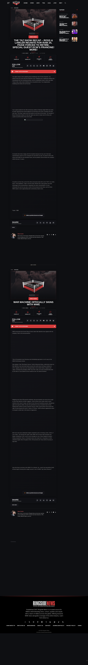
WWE (32, 3)
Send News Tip (10, 625)
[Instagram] (47, 66)
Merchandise (31, 625)
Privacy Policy (71, 625)
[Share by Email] (53, 222)
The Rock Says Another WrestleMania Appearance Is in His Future (63, 24)
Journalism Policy (58, 625)
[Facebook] (27, 66)
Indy (60, 3)
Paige (13, 227)
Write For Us (21, 625)
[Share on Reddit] (50, 222)
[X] (31, 66)
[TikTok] (59, 622)
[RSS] (63, 622)
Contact (48, 625)
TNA (43, 3)
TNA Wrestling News (63, 14)
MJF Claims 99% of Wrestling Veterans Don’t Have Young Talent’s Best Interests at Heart (64, 40)
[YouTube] (43, 66)
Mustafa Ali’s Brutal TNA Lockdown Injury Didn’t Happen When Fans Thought (64, 16)
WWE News (33, 37)
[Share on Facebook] (37, 222)
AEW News (61, 29)
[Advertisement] (21, 171)
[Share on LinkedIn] (43, 222)
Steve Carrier (25, 53)
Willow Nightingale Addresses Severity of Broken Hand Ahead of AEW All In (64, 32)
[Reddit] (53, 66)
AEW (38, 3)
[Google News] (34, 66)
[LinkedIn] (37, 66)
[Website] (47, 234)
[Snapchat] (50, 66)
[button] (65, 3)
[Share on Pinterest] (47, 222)
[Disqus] (33, 561)
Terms (80, 625)
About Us (40, 625)
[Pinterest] (40, 66)
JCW (54, 3)
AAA (49, 3)
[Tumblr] (46, 622)
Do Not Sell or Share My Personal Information (44, 632)
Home (26, 3)
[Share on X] (40, 222)
